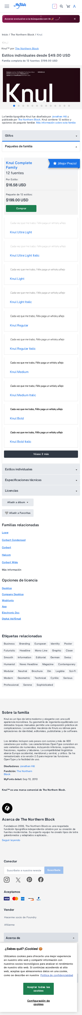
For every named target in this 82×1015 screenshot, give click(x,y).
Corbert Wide (10, 562)
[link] (68, 6)
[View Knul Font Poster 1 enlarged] (41, 87)
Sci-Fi (72, 671)
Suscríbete (53, 870)
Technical (40, 678)
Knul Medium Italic (23, 395)
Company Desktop (13, 594)
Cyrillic (55, 678)
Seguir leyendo (11, 840)
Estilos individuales (19, 469)
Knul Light (17, 278)
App (4, 606)
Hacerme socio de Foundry (20, 917)
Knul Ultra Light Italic (24, 255)
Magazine (48, 664)
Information (24, 657)
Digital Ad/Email (11, 619)
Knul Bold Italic (20, 441)
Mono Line (41, 650)
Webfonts (8, 600)
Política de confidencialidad (56, 975)
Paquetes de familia (18, 146)
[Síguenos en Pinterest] (31, 880)
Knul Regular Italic (23, 348)
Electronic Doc (10, 612)
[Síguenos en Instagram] (8, 880)
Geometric (24, 678)
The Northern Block (22, 34)
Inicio (5, 34)
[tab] (14, 106)
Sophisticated (45, 684)
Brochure (37, 671)
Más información (11, 570)
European (40, 643)
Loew (5, 532)
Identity (55, 643)
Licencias (11, 490)
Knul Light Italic (21, 302)
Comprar (21, 208)
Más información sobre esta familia (55, 122)
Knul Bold (17, 418)
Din (49, 671)
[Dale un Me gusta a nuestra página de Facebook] (42, 880)
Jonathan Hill (59, 116)
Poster (68, 643)
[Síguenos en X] (19, 880)
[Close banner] (74, 19)
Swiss (67, 657)
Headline (25, 650)
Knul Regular (19, 325)
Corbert (6, 547)
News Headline (29, 664)
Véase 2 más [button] (41, 454)
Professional (11, 684)
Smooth (8, 657)
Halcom (6, 555)
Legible (60, 671)
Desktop (7, 588)
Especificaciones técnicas (23, 480)
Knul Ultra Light (21, 232)
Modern (8, 678)
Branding (24, 643)
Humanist (9, 664)
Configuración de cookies (38, 1002)
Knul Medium (19, 372)
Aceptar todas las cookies (38, 988)
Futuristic (9, 650)
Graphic (56, 650)
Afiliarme (9, 925)
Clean (69, 650)
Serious (67, 678)
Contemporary (66, 664)
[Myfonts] (20, 8)
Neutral (22, 671)
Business (9, 643)
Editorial (41, 657)
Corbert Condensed (14, 540)
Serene (27, 684)
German (55, 657)
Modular (9, 671)
